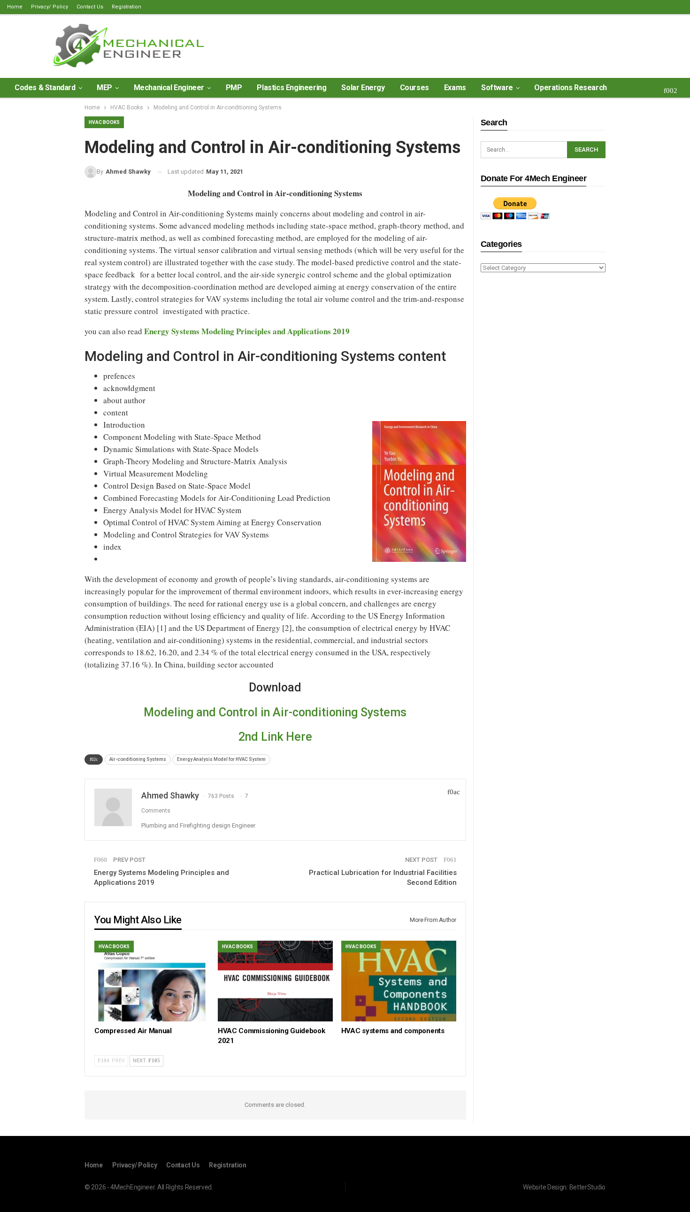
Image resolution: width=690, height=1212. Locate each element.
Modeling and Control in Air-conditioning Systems (275, 712)
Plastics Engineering (291, 87)
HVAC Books (104, 122)
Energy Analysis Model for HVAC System (221, 759)
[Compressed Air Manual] (151, 981)
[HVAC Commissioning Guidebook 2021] (275, 981)
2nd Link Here (275, 737)
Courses (414, 87)
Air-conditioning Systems (137, 759)
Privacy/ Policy (49, 7)
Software (497, 87)
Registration (126, 7)
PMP (234, 87)
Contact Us (90, 7)
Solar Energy (362, 87)
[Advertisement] (543, 428)
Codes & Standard (45, 87)
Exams (455, 87)
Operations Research (570, 87)
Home (15, 7)
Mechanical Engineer (169, 87)
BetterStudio (587, 1187)
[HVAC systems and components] (398, 981)
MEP (104, 87)
